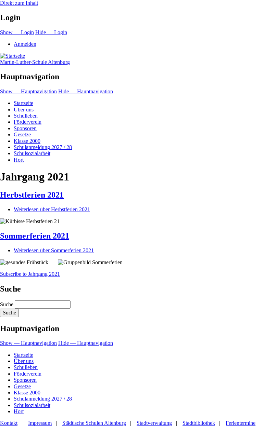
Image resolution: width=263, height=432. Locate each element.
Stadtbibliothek (199, 423)
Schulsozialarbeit (32, 153)
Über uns (24, 109)
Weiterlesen (52, 209)
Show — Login (17, 32)
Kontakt (8, 423)
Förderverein (27, 122)
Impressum (40, 423)
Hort (19, 160)
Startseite (23, 103)
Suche (6, 304)
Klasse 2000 (27, 141)
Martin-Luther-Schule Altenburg (35, 62)
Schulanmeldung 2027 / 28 (43, 147)
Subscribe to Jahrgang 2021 (30, 274)
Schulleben (26, 116)
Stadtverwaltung (154, 423)
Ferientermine (240, 423)
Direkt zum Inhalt (19, 3)
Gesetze (22, 134)
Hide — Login (51, 32)
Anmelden (25, 44)
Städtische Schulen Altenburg (94, 423)
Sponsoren (25, 128)
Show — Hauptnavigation (28, 91)
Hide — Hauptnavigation (85, 91)
